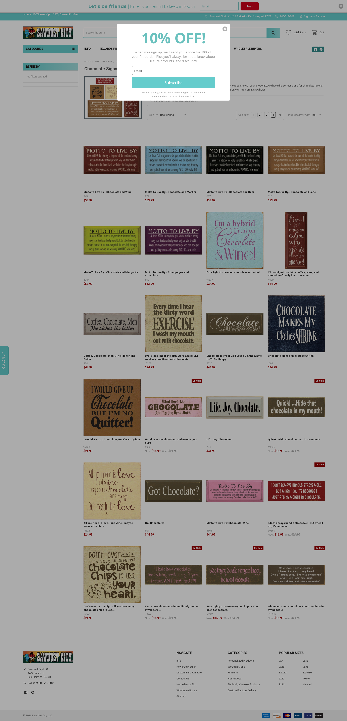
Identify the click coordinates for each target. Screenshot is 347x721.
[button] (224, 28)
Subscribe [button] (173, 82)
